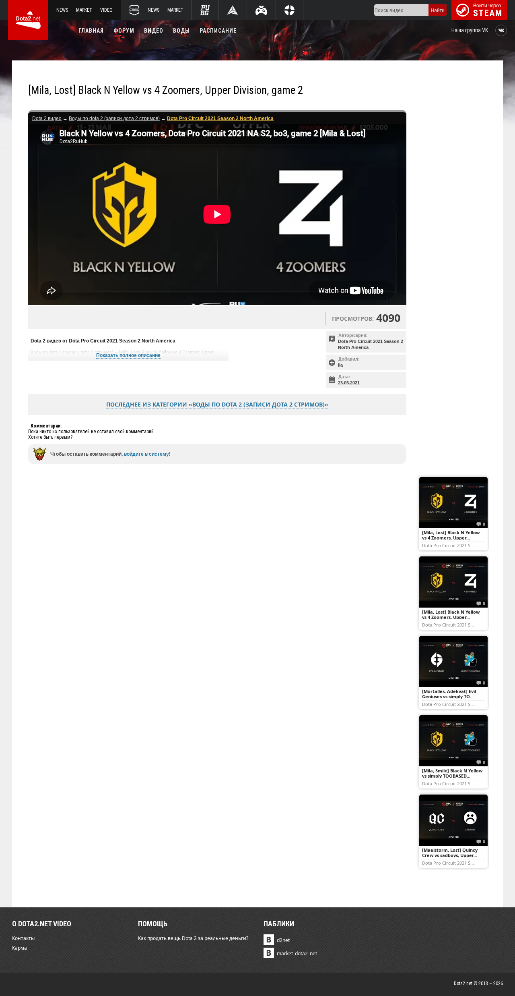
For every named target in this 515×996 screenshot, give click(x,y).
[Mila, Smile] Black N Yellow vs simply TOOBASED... (452, 773)
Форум (123, 30)
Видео (153, 30)
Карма (19, 947)
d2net (283, 940)
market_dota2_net (297, 953)
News (62, 10)
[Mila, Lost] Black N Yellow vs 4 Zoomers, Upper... (451, 535)
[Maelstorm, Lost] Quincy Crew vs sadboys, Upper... (450, 852)
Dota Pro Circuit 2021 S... (448, 545)
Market (84, 10)
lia (340, 365)
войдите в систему (146, 454)
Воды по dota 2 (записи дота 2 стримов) (114, 118)
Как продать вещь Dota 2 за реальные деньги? (193, 938)
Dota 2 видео (47, 118)
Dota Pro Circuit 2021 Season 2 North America (370, 344)
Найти (438, 10)
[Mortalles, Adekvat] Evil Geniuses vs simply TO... (449, 693)
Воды (181, 30)
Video (106, 10)
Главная (91, 30)
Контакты (23, 938)
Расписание (218, 30)
